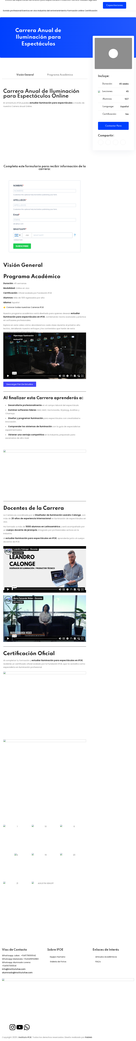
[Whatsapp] (27, 1027)
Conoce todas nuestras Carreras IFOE (25, 307)
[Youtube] (19, 1027)
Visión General (25, 75)
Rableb (88, 1037)
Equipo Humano (57, 956)
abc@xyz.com (18, 224)
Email (16, 215)
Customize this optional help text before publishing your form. (35, 195)
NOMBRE (18, 186)
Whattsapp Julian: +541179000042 (19, 955)
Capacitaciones (114, 5)
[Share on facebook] (100, 142)
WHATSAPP (19, 229)
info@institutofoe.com (14, 969)
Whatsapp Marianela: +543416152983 (20, 959)
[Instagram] (12, 1027)
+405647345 (18, 240)
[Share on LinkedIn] (115, 142)
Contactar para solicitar (113, 127)
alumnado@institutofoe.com (17, 972)
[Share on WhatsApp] (123, 142)
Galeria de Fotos (58, 961)
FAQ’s (98, 961)
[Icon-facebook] (5, 1027)
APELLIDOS (19, 200)
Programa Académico (60, 75)
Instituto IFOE (25, 1037)
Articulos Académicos (106, 956)
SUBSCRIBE (22, 246)
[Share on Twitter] (108, 142)
